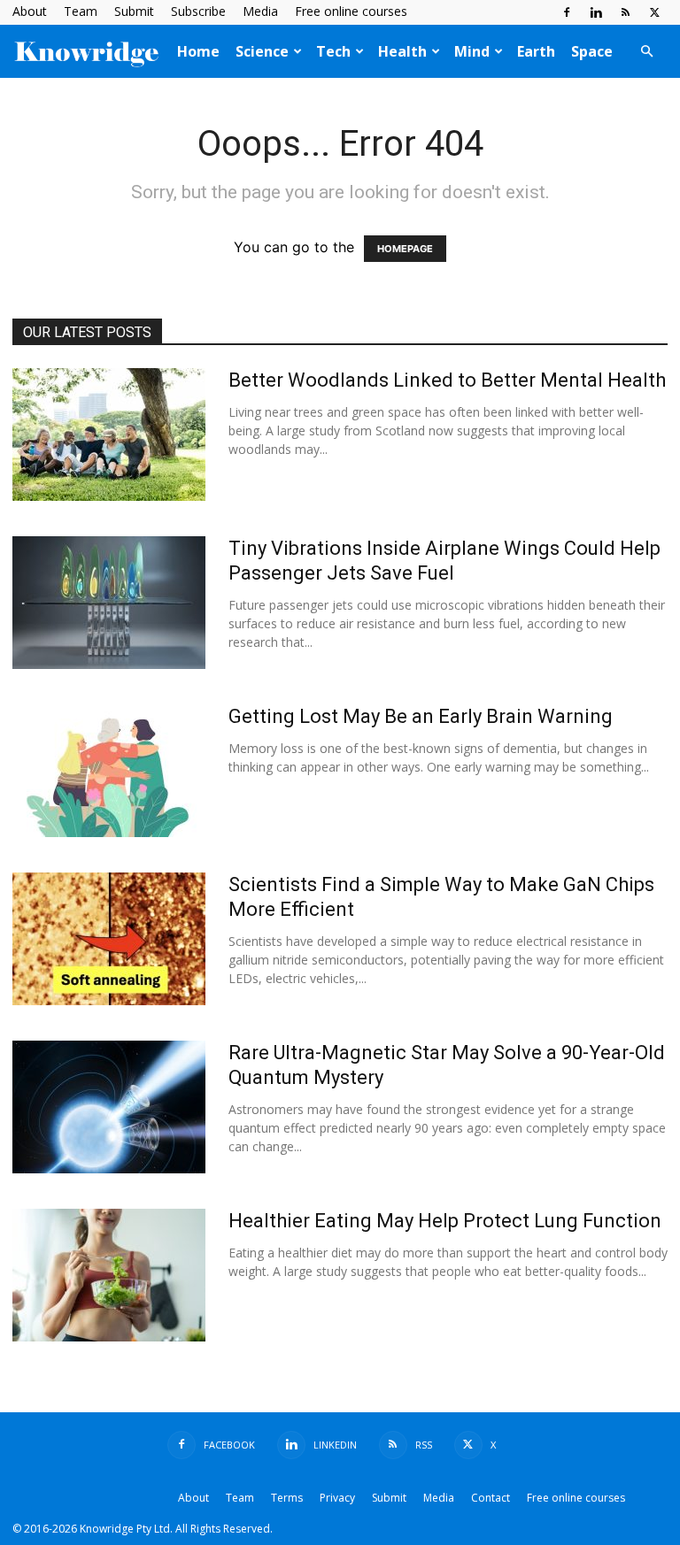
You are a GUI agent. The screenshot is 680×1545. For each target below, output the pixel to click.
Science (262, 51)
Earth (536, 51)
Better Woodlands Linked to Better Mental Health (447, 380)
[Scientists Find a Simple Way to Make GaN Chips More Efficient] (108, 938)
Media (260, 11)
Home (198, 51)
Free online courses (351, 11)
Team (80, 11)
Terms (287, 1497)
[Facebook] (566, 12)
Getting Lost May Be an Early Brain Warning (420, 716)
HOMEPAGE (405, 248)
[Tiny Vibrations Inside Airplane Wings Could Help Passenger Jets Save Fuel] (108, 602)
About (29, 11)
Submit (134, 11)
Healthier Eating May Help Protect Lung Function (444, 1221)
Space (592, 51)
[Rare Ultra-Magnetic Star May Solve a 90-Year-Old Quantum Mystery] (108, 1107)
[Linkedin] (596, 12)
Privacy (337, 1497)
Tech (333, 51)
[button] (646, 51)
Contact (490, 1497)
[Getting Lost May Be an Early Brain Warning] (108, 770)
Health (402, 51)
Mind (472, 51)
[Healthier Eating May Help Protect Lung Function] (108, 1275)
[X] (654, 12)
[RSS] (625, 12)
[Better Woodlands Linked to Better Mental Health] (108, 434)
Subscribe (198, 11)
